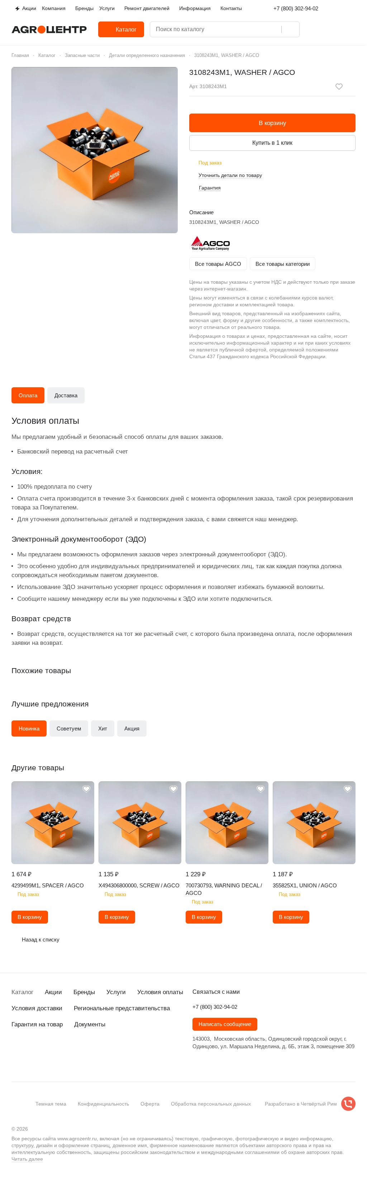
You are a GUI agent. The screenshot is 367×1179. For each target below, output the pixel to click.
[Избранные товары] (333, 29)
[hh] (87, 1062)
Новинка (29, 728)
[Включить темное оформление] (353, 8)
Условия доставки (36, 1008)
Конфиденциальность (103, 1104)
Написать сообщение (225, 1024)
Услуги (116, 992)
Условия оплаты (160, 992)
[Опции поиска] (245, 29)
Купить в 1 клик (272, 143)
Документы (89, 1024)
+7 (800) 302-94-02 (295, 8)
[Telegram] (30, 1062)
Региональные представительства (122, 1008)
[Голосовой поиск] (273, 29)
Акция (131, 728)
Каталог (22, 992)
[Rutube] (58, 1062)
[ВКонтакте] (15, 1062)
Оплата (28, 395)
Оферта (149, 1104)
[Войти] (314, 29)
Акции (53, 992)
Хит (102, 728)
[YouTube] (44, 1062)
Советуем (69, 728)
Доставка (65, 395)
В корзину (272, 123)
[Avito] (73, 1062)
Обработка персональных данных (211, 1104)
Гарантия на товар (37, 1024)
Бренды (84, 992)
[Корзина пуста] (352, 29)
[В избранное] (339, 86)
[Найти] (290, 29)
